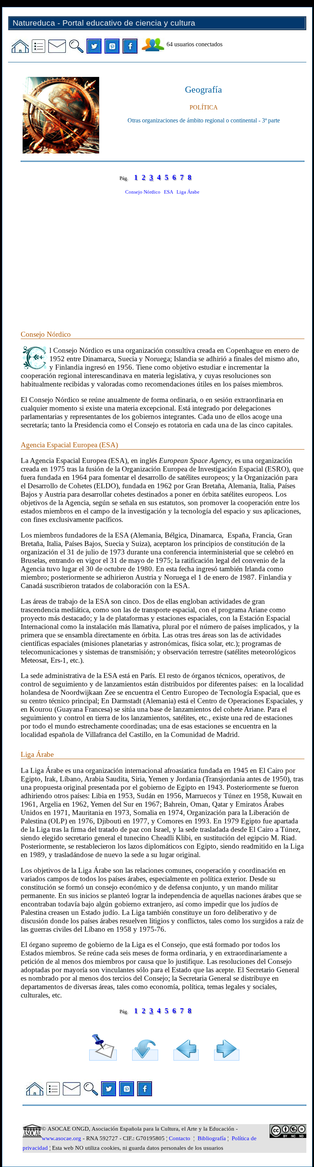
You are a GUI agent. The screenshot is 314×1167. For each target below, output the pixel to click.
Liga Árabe (188, 192)
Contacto (179, 1138)
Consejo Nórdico (142, 192)
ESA (168, 192)
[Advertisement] (162, 253)
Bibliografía (212, 1138)
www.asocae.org (61, 1138)
